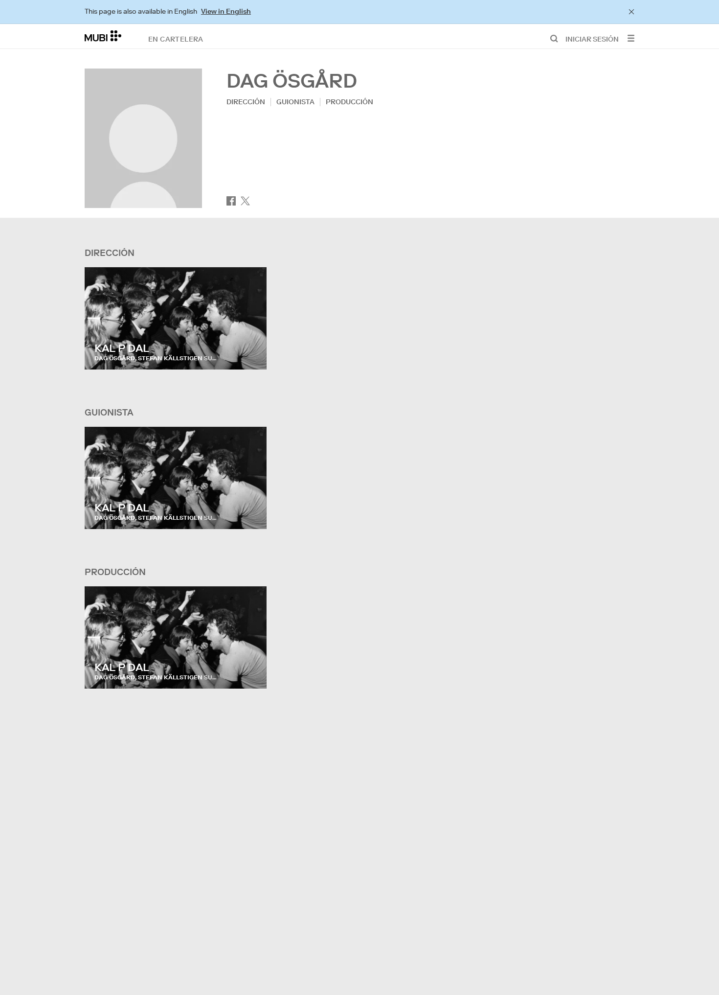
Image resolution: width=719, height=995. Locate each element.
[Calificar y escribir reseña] (250, 352)
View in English (226, 11)
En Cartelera (175, 39)
